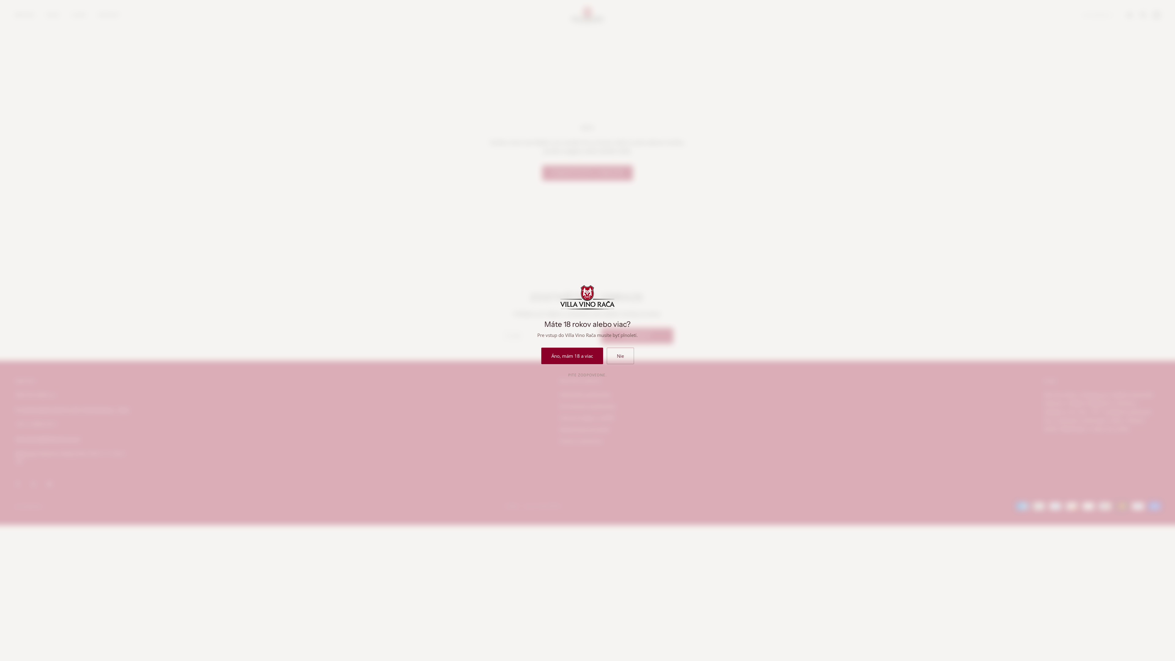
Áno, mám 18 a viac (572, 356)
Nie (620, 356)
